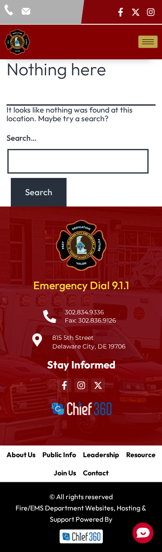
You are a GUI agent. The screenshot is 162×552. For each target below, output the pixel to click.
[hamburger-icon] (148, 42)
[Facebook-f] (120, 12)
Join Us (65, 472)
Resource (141, 454)
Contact (95, 472)
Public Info (59, 454)
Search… (21, 138)
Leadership (101, 454)
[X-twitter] (136, 12)
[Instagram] (151, 12)
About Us (20, 454)
